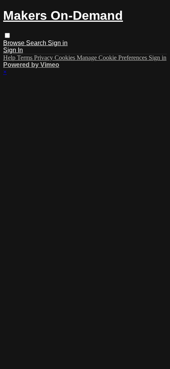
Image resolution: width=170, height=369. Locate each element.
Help (10, 57)
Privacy (44, 57)
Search (37, 43)
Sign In (13, 50)
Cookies (66, 57)
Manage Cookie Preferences (113, 57)
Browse (14, 43)
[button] (7, 35)
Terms (25, 57)
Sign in (58, 43)
